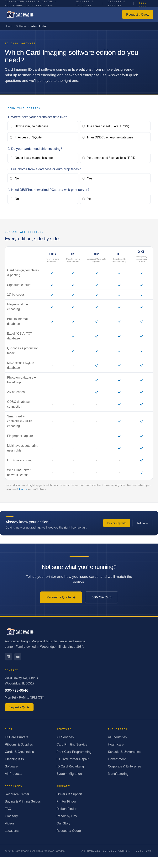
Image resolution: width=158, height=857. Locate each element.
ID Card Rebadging (70, 766)
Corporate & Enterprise (124, 766)
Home (8, 26)
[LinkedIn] (8, 656)
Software (21, 26)
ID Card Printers (16, 737)
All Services (65, 737)
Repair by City (66, 816)
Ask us (23, 489)
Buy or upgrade (116, 522)
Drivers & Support (69, 794)
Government (117, 759)
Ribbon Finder (66, 809)
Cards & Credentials (19, 752)
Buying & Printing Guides (23, 801)
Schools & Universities (124, 752)
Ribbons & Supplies (19, 744)
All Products (13, 774)
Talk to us (142, 523)
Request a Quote (137, 14)
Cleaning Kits (14, 759)
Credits (60, 850)
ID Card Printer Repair (72, 759)
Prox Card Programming (73, 752)
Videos (10, 823)
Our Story (63, 823)
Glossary (11, 816)
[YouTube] (17, 656)
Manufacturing (118, 774)
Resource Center (17, 794)
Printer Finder (66, 801)
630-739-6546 (101, 597)
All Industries (117, 737)
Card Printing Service (71, 744)
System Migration (69, 774)
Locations (12, 831)
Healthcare (116, 744)
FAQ (8, 809)
